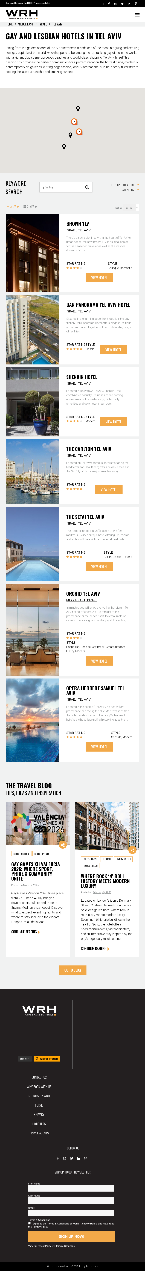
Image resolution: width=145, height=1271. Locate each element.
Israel (43, 24)
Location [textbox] (128, 185)
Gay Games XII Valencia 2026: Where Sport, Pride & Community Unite (35, 871)
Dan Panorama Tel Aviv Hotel (98, 304)
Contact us (39, 1077)
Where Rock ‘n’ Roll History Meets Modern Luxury (105, 881)
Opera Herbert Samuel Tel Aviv (95, 690)
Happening (72, 647)
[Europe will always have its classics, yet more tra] (57, 1048)
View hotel (99, 277)
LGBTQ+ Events (41, 854)
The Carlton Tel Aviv (88, 448)
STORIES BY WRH (39, 1095)
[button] (74, 122)
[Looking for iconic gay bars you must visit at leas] (39, 1037)
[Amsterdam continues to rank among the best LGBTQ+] (57, 1026)
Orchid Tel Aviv (83, 593)
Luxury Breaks (90, 866)
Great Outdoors (115, 647)
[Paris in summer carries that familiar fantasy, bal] (21, 1048)
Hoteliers (39, 1123)
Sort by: (119, 208)
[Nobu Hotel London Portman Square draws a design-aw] (57, 1037)
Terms (39, 1105)
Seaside (86, 647)
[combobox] (129, 184)
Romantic (126, 268)
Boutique (113, 268)
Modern (90, 421)
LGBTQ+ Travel (90, 859)
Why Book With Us (39, 1086)
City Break (98, 647)
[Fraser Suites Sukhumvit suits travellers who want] (21, 1026)
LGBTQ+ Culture (21, 854)
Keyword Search (16, 187)
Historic (127, 557)
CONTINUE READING (24, 931)
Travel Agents (39, 1132)
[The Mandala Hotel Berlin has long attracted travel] (39, 1026)
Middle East (25, 24)
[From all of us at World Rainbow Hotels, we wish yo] (39, 1048)
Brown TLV (77, 223)
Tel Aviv (84, 230)
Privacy (39, 1114)
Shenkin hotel (81, 376)
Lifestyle (106, 859)
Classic (90, 349)
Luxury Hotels (123, 859)
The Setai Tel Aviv (85, 516)
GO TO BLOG (72, 970)
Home (9, 24)
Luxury (107, 557)
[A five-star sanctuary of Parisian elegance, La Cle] (21, 1037)
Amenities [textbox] (128, 190)
